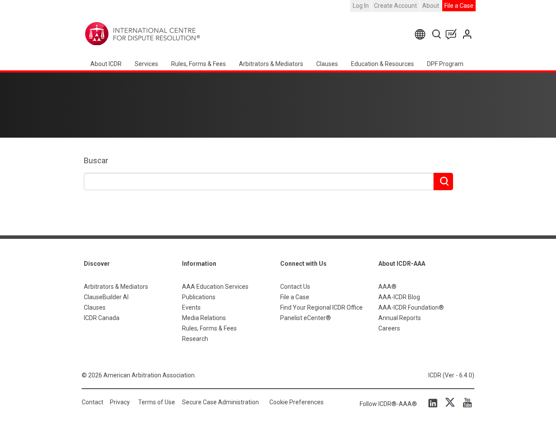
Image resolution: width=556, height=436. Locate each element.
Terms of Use (156, 402)
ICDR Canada (101, 317)
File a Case (458, 5)
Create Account (395, 5)
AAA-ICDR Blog (399, 297)
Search (437, 34)
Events (191, 307)
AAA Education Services (215, 286)
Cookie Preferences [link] (296, 402)
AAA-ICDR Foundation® (411, 307)
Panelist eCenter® (305, 317)
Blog (453, 34)
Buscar (96, 160)
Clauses (327, 63)
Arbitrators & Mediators (116, 286)
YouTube (465, 402)
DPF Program (445, 63)
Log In (361, 5)
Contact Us (468, 34)
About (430, 5)
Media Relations (204, 317)
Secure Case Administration (220, 402)
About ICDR (106, 63)
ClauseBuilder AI (106, 297)
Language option (421, 34)
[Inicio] (169, 34)
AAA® (387, 286)
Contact (92, 402)
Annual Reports (399, 317)
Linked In (434, 402)
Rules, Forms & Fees (198, 63)
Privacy (120, 402)
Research (195, 338)
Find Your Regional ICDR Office (321, 307)
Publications (198, 297)
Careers (389, 328)
